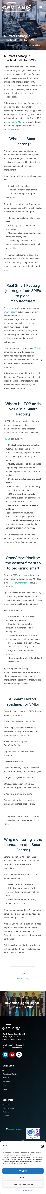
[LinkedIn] (5, 1055)
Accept (23, 1171)
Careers (5, 1116)
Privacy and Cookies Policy (23, 1190)
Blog (4, 1085)
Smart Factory (10, 312)
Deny (23, 1178)
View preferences (23, 1184)
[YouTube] (12, 1055)
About (4, 1070)
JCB (34, 348)
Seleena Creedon (15, 45)
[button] (42, 1146)
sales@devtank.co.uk (16, 1045)
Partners (5, 1112)
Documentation (8, 1108)
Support (5, 1104)
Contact (5, 1089)
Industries (6, 1082)
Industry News (35, 45)
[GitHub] (19, 1055)
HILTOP (7, 439)
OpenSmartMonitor (16, 122)
